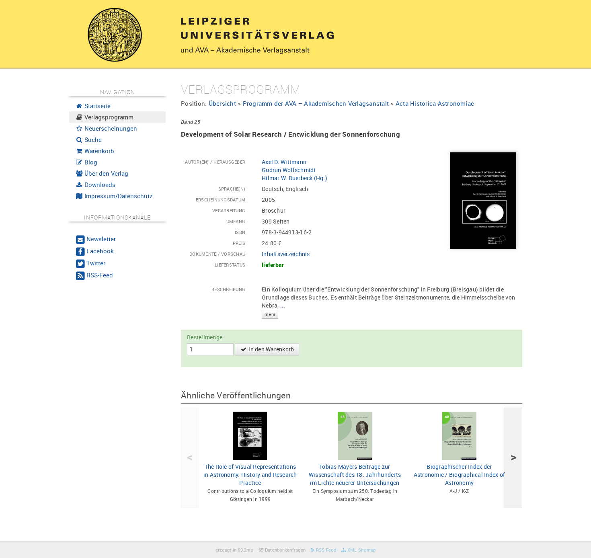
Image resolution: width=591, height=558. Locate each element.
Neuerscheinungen (110, 128)
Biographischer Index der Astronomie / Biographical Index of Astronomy (459, 474)
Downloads (99, 185)
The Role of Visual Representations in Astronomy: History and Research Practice (250, 474)
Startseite (97, 106)
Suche (92, 139)
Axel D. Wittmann (284, 162)
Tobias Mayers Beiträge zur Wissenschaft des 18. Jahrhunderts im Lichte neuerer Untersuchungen (355, 474)
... (275, 309)
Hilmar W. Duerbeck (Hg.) (294, 178)
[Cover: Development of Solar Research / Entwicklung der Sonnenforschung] (483, 200)
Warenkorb (98, 151)
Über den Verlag (105, 173)
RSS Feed (325, 550)
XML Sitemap (361, 550)
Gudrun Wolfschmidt (289, 170)
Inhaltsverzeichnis (286, 254)
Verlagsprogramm (108, 117)
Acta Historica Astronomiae (435, 103)
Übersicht (222, 103)
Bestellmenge (204, 337)
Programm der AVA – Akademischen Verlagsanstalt (316, 103)
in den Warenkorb (270, 349)
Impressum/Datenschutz (118, 196)
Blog (90, 162)
